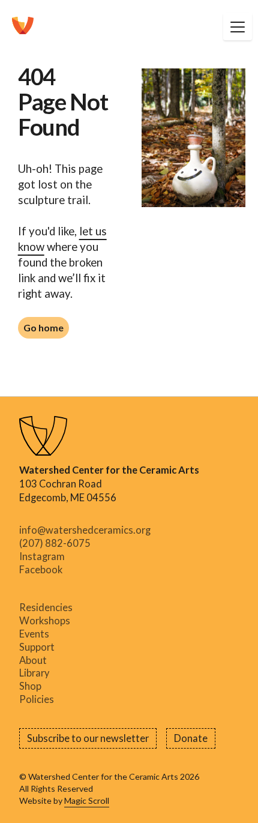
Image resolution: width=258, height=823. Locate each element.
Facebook (40, 569)
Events (34, 634)
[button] (237, 26)
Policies (36, 699)
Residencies (46, 608)
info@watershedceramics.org (85, 530)
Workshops (44, 620)
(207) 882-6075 (55, 543)
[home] (23, 26)
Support (37, 647)
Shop (30, 686)
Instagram (42, 556)
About (33, 660)
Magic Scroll (86, 800)
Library (34, 673)
